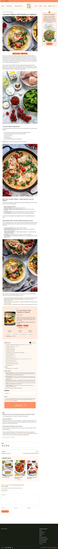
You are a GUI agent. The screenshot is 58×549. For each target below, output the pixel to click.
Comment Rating (4, 490)
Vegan (40, 535)
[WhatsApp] (8, 1)
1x (30, 342)
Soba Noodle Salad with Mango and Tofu (31, 452)
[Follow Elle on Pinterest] (8, 446)
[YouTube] (7, 1)
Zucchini (41, 543)
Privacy (52, 547)
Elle (3, 443)
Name (2, 507)
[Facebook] (3, 1)
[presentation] (7, 468)
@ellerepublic (9, 416)
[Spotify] (10, 548)
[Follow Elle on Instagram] (4, 446)
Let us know (16, 406)
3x (33, 342)
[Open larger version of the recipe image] (9, 318)
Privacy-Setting (4, 528)
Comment (3, 494)
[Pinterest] (5, 1)
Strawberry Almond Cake (6, 452)
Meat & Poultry (42, 532)
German (40, 530)
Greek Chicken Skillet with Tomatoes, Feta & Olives (14, 299)
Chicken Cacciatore (8, 304)
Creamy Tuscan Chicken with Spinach (11, 301)
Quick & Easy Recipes (43, 538)
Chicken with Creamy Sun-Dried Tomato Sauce (13, 297)
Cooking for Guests (43, 537)
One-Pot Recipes (42, 542)
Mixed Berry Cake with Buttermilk (31, 478)
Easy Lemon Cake (5, 477)
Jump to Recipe (17, 53)
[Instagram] (2, 1)
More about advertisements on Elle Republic (20, 434)
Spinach (8, 437)
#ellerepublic (25, 416)
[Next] (36, 469)
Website (29, 507)
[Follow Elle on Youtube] (6, 446)
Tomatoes (13, 437)
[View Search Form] (56, 6)
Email (15, 507)
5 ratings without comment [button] (18, 484)
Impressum (55, 547)
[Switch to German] (54, 6)
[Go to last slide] (3, 469)
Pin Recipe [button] (26, 325)
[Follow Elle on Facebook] (3, 446)
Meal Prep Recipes (43, 540)
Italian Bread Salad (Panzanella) (18, 478)
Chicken (4, 437)
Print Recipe (25, 53)
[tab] (19, 479)
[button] (17, 314)
